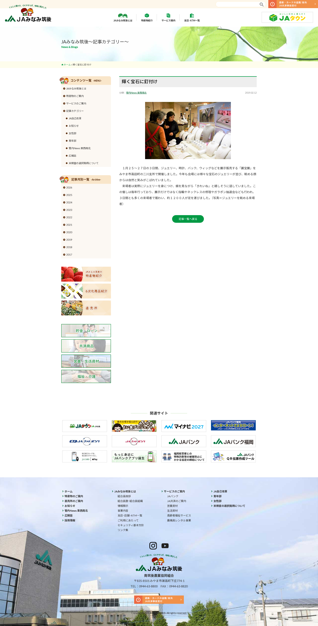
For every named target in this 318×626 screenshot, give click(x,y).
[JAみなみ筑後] (28, 20)
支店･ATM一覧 (192, 20)
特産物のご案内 (75, 95)
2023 (69, 209)
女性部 (72, 133)
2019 (69, 239)
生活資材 (172, 510)
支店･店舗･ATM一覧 (130, 515)
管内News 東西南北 (136, 92)
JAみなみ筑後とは (122, 20)
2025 (69, 194)
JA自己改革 (75, 118)
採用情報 (70, 520)
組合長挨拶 (124, 496)
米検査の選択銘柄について (84, 163)
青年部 (72, 140)
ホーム (67, 64)
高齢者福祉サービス (179, 515)
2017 (69, 254)
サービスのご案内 (76, 103)
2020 (69, 232)
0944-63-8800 (148, 586)
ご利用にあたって (128, 520)
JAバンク (172, 496)
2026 (69, 187)
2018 (69, 247)
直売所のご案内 (74, 501)
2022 (69, 217)
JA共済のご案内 (176, 501)
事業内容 (123, 510)
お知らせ (74, 125)
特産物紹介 (147, 20)
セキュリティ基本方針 (131, 525)
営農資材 (172, 505)
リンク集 (123, 530)
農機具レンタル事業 (179, 520)
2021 (69, 224)
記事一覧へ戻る (188, 218)
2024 (69, 202)
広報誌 (72, 155)
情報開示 (123, 505)
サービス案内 (168, 20)
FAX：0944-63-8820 (174, 586)
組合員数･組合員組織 (130, 501)
